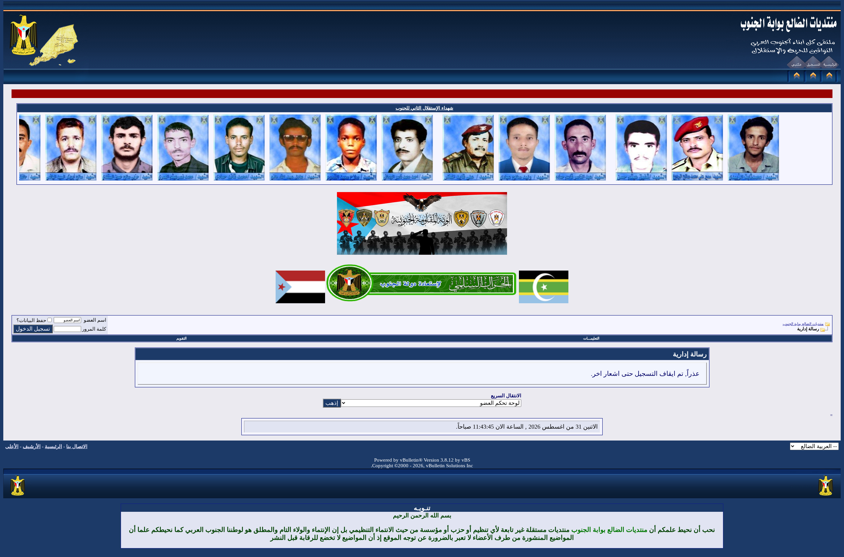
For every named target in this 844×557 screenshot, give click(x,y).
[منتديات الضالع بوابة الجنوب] (18, 496)
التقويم (181, 338)
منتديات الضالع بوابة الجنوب (803, 324)
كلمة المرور (94, 329)
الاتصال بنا (76, 446)
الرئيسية (53, 446)
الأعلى (11, 446)
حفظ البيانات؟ (31, 320)
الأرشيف (32, 446)
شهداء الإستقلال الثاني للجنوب (424, 108)
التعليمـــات (591, 338)
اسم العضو (95, 320)
